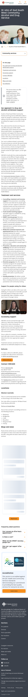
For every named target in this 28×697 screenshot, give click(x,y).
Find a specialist (5, 632)
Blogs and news (7, 81)
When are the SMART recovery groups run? (12, 541)
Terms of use (10, 687)
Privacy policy (19, 687)
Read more (14, 519)
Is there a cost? (7, 537)
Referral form (7, 360)
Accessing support (8, 73)
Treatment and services (9, 70)
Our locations (5, 635)
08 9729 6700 (9, 368)
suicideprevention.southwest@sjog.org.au (13, 377)
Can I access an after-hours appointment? (11, 532)
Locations (5, 78)
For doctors (4, 648)
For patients (4, 626)
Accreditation (6, 83)
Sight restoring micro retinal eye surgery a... (12, 678)
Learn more (14, 591)
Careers (3, 638)
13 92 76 (12, 102)
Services (3, 629)
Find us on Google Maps (8, 406)
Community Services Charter (12, 176)
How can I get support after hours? (12, 547)
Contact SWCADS (7, 75)
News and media (6, 651)
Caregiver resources (7, 645)
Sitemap (3, 687)
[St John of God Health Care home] (9, 604)
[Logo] (7, 2)
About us (3, 654)
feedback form (8, 380)
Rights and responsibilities (8, 691)
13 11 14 (13, 100)
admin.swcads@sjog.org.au (10, 356)
